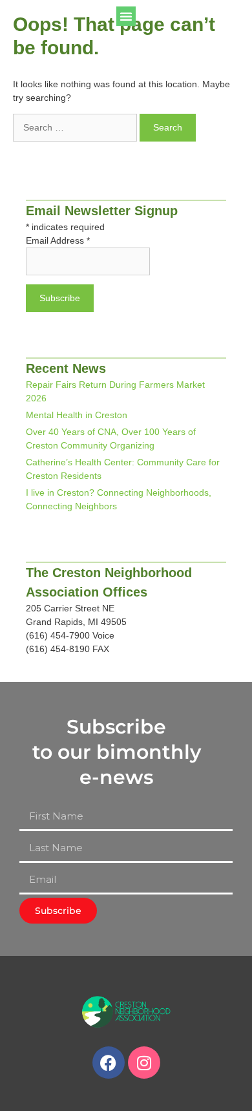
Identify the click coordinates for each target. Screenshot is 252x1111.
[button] (126, 16)
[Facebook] (108, 1062)
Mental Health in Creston (76, 415)
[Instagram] (144, 1062)
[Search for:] (76, 127)
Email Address (58, 240)
